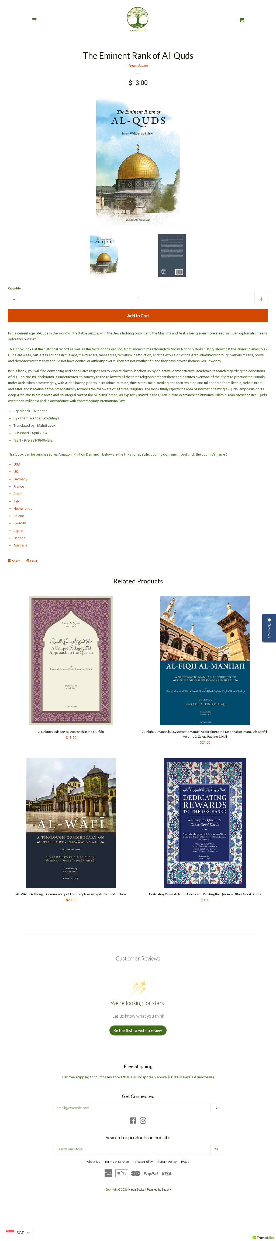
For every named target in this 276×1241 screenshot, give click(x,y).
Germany (20, 479)
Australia (20, 545)
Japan (18, 531)
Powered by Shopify (159, 1189)
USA (16, 464)
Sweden (19, 523)
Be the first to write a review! (138, 1030)
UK (15, 472)
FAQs (185, 1162)
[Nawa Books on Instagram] (143, 1122)
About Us (93, 1162)
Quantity (14, 288)
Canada (19, 538)
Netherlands (22, 509)
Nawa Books (138, 66)
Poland (18, 516)
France (18, 486)
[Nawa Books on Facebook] (133, 1122)
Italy (16, 501)
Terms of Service (117, 1162)
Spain (17, 494)
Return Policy (167, 1162)
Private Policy (143, 1162)
